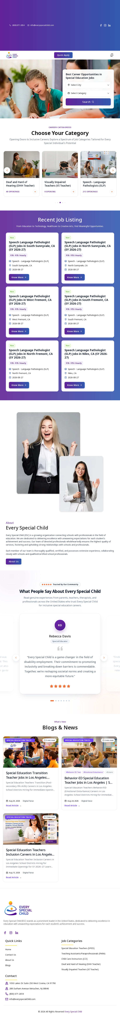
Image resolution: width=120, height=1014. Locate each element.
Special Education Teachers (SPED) (78, 948)
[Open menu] (111, 55)
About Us (13, 561)
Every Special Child (73, 1011)
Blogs (8, 965)
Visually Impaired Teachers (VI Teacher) (80, 969)
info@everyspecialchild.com (42, 25)
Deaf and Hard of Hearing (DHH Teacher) (81, 964)
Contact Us (10, 954)
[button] (113, 170)
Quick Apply (63, 55)
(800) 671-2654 (18, 25)
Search (86, 101)
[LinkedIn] (109, 25)
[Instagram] (105, 25)
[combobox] (88, 84)
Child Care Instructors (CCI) (74, 958)
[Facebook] (101, 25)
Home (8, 949)
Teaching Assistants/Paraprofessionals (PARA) (83, 953)
